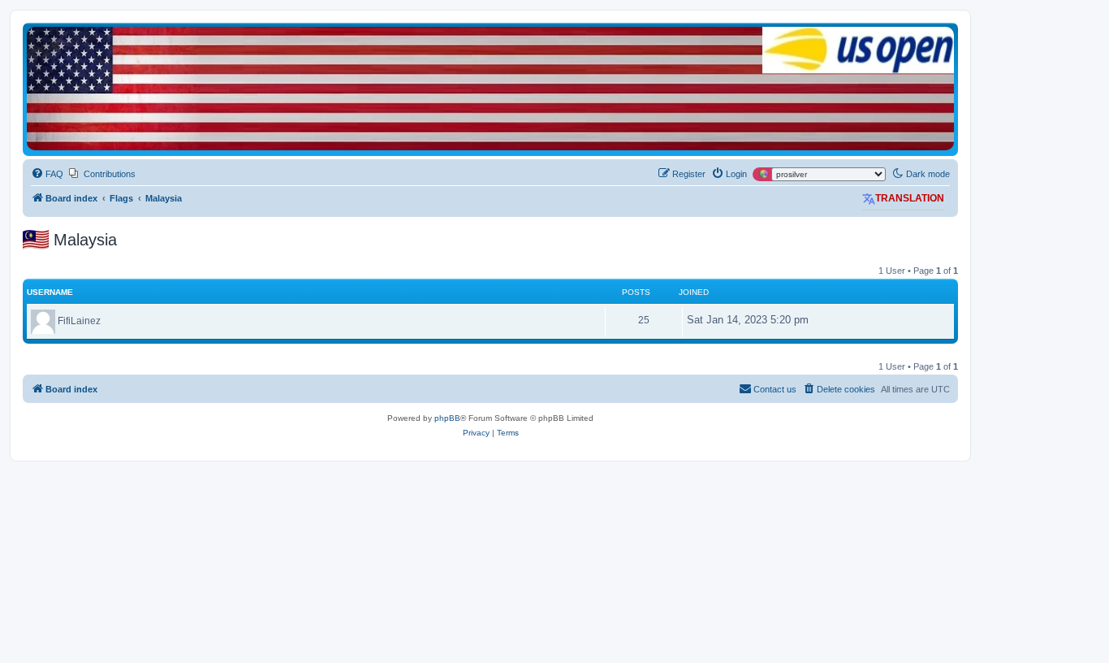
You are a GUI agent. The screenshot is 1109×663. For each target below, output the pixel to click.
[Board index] (490, 88)
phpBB (447, 418)
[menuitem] (47, 174)
